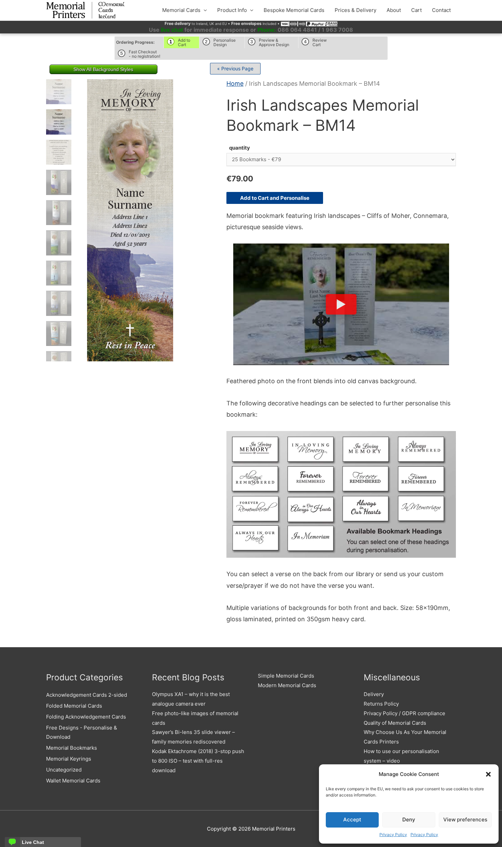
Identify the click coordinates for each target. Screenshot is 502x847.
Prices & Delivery (355, 10)
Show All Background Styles (103, 69)
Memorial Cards (181, 10)
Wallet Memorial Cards (73, 780)
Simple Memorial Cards (286, 675)
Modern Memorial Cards (287, 685)
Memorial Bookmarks (71, 748)
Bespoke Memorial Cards (294, 10)
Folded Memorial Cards (74, 706)
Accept (352, 819)
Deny (408, 819)
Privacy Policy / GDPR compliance (404, 713)
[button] (488, 774)
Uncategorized (64, 769)
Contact (441, 10)
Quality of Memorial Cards (395, 723)
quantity (239, 147)
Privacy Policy (393, 834)
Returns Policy (381, 703)
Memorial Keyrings (68, 758)
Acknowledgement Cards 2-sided (86, 695)
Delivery (374, 694)
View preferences (465, 819)
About (394, 10)
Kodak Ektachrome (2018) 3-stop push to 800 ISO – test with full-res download (198, 761)
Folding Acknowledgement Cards (86, 716)
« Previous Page (235, 68)
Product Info (232, 10)
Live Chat (33, 842)
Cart (416, 10)
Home (234, 83)
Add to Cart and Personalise (274, 198)
